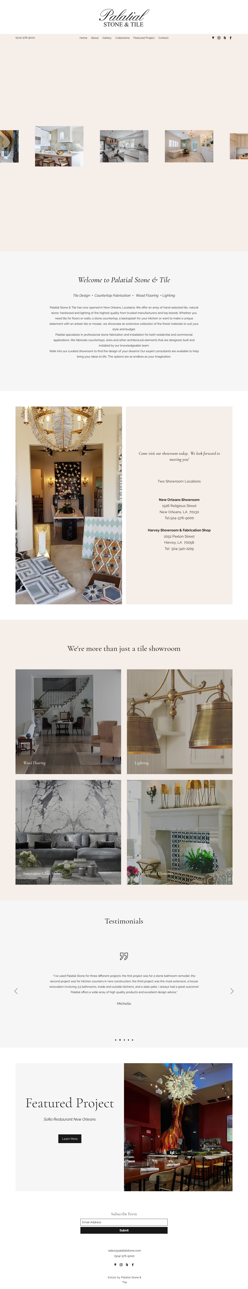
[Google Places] (213, 38)
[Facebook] (230, 38)
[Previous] (16, 991)
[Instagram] (219, 38)
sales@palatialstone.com (124, 1250)
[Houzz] (225, 38)
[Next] (232, 991)
